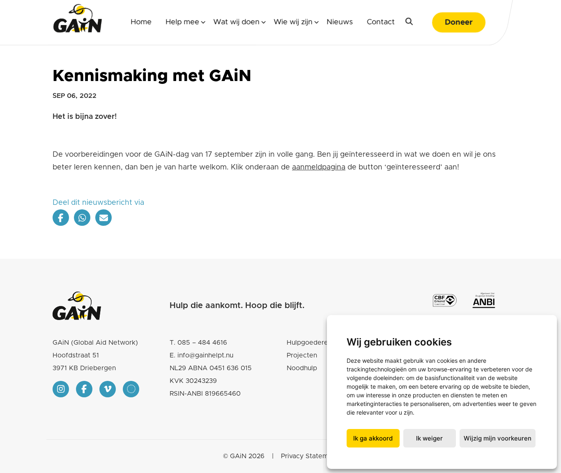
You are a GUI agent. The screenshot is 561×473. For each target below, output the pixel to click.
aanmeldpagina (318, 167)
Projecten (302, 355)
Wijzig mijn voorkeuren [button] (497, 438)
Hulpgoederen (309, 342)
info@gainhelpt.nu (205, 355)
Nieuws (339, 22)
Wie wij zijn (293, 22)
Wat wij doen (236, 22)
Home (141, 22)
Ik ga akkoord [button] (373, 438)
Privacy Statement (309, 456)
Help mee (182, 22)
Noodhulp (302, 368)
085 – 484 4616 (202, 342)
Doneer (459, 22)
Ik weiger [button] (429, 438)
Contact (381, 22)
